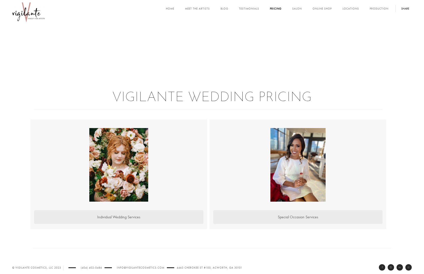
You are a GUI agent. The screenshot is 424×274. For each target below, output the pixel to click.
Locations (351, 8)
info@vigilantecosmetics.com (140, 267)
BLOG (224, 8)
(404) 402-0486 (91, 267)
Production (379, 8)
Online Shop (322, 8)
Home (170, 8)
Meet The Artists (197, 8)
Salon (297, 8)
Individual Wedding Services (118, 217)
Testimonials (249, 8)
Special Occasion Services (298, 217)
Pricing (275, 8)
